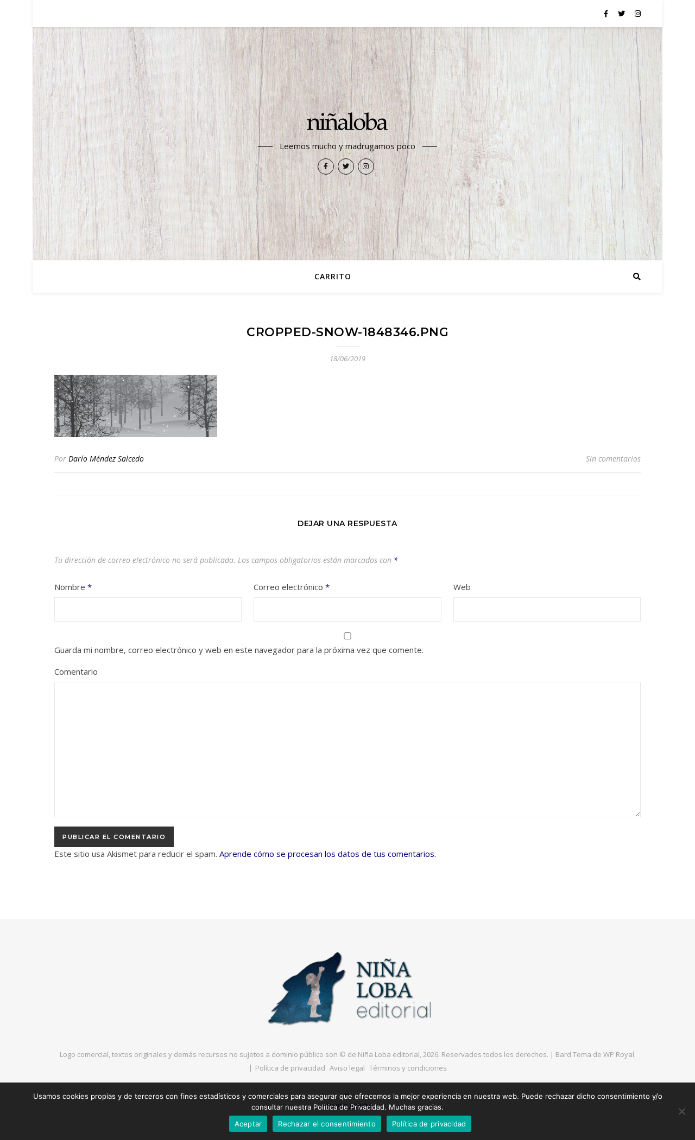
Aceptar (248, 1123)
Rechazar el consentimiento (327, 1123)
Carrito (332, 276)
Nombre (73, 586)
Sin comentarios (613, 458)
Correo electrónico (292, 586)
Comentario (76, 671)
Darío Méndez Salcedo (106, 458)
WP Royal (618, 1054)
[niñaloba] (347, 123)
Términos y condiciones (408, 1068)
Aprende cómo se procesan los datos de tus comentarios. (327, 853)
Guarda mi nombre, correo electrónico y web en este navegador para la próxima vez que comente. (239, 649)
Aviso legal (347, 1068)
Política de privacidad (290, 1068)
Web (462, 586)
